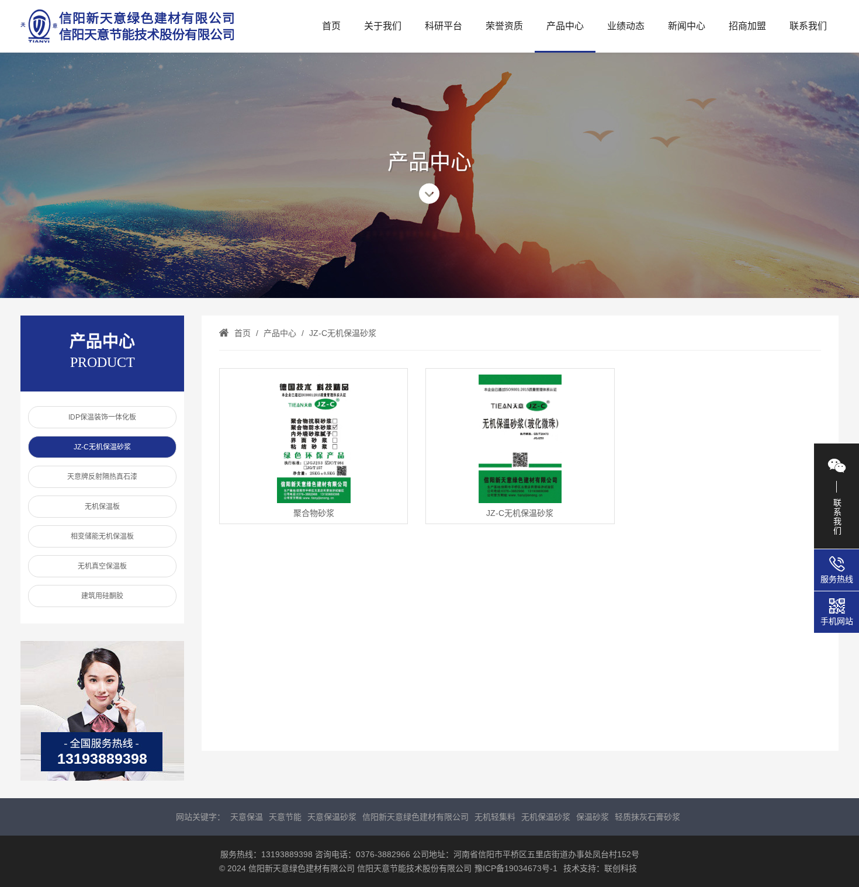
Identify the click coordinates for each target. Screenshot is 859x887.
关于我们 (382, 26)
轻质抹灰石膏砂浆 (647, 817)
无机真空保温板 (102, 566)
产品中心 (565, 26)
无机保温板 (102, 507)
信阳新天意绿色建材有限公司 (415, 817)
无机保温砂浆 (545, 817)
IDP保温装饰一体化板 (102, 417)
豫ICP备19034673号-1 (515, 868)
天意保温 (246, 817)
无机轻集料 (494, 817)
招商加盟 (747, 26)
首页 (331, 26)
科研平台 (443, 26)
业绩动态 (626, 26)
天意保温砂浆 (331, 817)
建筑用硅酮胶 (102, 596)
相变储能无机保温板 (102, 536)
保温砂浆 (592, 817)
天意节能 (285, 817)
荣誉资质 (504, 26)
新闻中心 (686, 26)
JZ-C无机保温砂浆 (102, 447)
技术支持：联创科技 (600, 868)
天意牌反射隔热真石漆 (102, 477)
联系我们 (808, 26)
